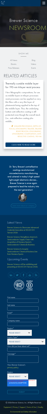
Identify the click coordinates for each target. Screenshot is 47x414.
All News (13, 60)
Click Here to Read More (23, 144)
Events (33, 68)
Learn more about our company (23, 205)
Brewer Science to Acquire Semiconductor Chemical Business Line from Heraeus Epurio (22, 251)
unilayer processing (23, 126)
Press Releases (13, 68)
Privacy (15, 407)
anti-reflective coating (30, 135)
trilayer (30, 129)
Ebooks (13, 64)
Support (22, 407)
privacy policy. (13, 367)
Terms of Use (31, 407)
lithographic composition (24, 134)
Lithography (21, 129)
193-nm (38, 136)
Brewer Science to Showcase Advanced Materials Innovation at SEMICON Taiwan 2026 (23, 230)
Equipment (7, 407)
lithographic (35, 131)
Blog (33, 60)
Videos (33, 64)
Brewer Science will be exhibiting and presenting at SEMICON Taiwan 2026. (22, 265)
